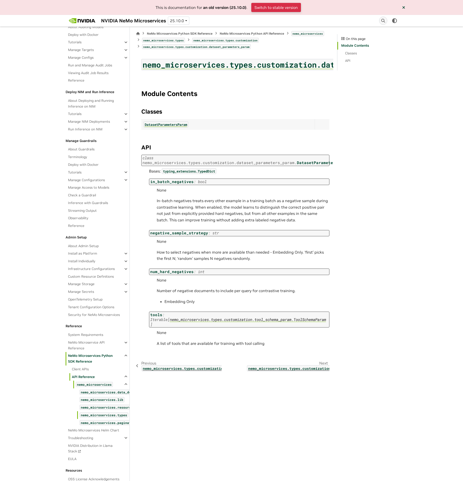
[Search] (383, 21)
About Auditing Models (85, 27)
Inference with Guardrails (88, 203)
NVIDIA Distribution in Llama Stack (90, 448)
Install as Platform (82, 253)
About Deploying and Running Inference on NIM (91, 103)
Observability (78, 218)
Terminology (77, 157)
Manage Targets (81, 50)
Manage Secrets (81, 291)
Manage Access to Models (88, 187)
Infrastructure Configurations (91, 269)
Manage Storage (81, 284)
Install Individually (81, 261)
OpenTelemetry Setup (85, 299)
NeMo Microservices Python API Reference (252, 34)
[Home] (138, 33)
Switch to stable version (276, 7)
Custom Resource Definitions (91, 276)
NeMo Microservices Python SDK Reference (90, 358)
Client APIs (80, 369)
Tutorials (75, 42)
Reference (76, 80)
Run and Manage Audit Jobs (90, 65)
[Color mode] (394, 21)
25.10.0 (177, 20)
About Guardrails (81, 149)
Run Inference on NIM (85, 129)
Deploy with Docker (83, 34)
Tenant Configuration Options (91, 307)
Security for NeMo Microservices (94, 314)
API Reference (83, 376)
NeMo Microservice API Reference (86, 345)
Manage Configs (81, 57)
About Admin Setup (83, 246)
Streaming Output (82, 210)
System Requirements (85, 335)
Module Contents (355, 45)
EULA (72, 459)
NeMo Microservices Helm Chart (93, 430)
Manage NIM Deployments (89, 121)
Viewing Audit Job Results (88, 73)
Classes (351, 53)
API (347, 60)
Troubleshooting (80, 438)
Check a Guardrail (82, 195)
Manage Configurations (86, 180)
